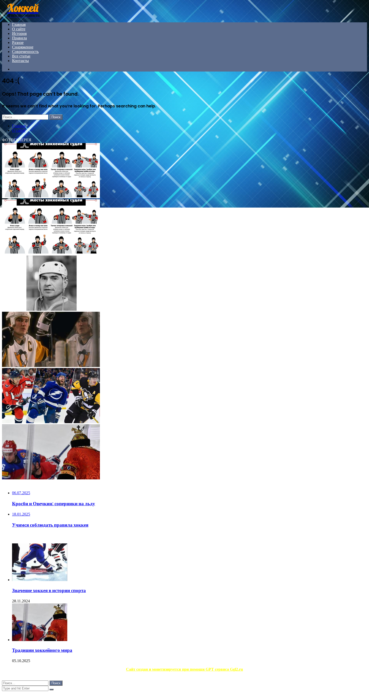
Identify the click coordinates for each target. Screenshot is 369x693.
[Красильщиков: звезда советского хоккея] (51, 309)
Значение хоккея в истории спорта (49, 590)
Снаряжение (22, 47)
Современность (25, 51)
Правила (19, 38)
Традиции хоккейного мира (42, 650)
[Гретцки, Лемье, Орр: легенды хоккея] (51, 365)
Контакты (20, 60)
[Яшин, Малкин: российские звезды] (51, 422)
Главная (19, 24)
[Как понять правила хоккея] (51, 197)
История (19, 33)
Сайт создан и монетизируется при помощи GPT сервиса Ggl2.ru (184, 669)
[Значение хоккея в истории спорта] (39, 580)
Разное (18, 42)
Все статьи (21, 56)
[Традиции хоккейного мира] (51, 478)
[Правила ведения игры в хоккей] (51, 253)
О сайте (18, 29)
